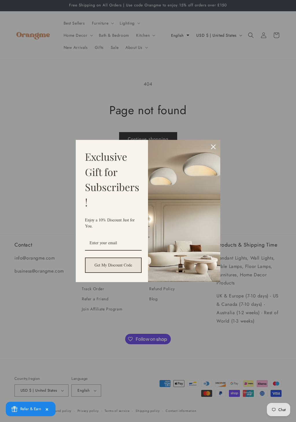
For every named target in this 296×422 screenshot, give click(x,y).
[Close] (213, 147)
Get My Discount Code (113, 265)
